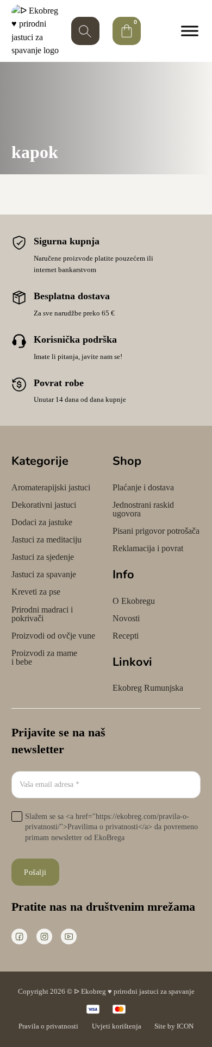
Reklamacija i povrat (148, 548)
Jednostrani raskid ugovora (143, 509)
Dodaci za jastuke (41, 522)
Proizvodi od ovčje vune (53, 636)
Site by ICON (174, 1026)
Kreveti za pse (35, 592)
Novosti (126, 618)
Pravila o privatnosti (48, 1026)
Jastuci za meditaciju (46, 539)
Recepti (126, 636)
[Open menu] (187, 31)
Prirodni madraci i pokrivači (42, 614)
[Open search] (85, 31)
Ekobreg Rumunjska (148, 688)
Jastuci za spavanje (43, 574)
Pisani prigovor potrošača (156, 531)
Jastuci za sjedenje (42, 557)
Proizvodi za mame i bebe (44, 657)
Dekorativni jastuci (43, 505)
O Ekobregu (134, 601)
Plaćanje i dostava (143, 487)
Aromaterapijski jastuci (50, 487)
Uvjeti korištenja (116, 1026)
